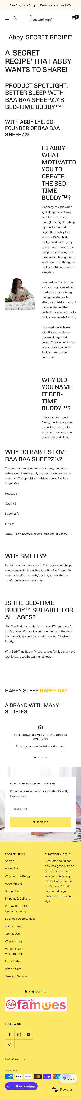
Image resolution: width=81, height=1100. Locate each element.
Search (9, 861)
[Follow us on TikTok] (9, 1044)
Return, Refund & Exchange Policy (16, 908)
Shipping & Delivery (17, 898)
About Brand (13, 868)
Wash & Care (13, 969)
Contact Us (12, 934)
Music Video (13, 961)
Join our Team (14, 926)
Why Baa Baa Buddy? (18, 876)
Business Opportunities (20, 918)
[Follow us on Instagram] (19, 1034)
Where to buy (13, 941)
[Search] (15, 18)
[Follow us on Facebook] (9, 1034)
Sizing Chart (13, 891)
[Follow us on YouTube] (28, 1034)
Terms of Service (16, 976)
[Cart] (74, 18)
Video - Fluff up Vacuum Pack (15, 951)
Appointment (13, 883)
